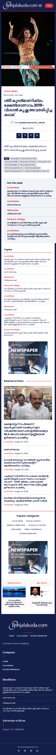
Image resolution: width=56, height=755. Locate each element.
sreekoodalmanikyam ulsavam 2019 (37, 171)
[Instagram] (25, 751)
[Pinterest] (31, 135)
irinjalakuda (15, 158)
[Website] (31, 751)
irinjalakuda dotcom (28, 158)
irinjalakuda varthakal (28, 161)
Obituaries (12, 210)
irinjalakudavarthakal (27, 165)
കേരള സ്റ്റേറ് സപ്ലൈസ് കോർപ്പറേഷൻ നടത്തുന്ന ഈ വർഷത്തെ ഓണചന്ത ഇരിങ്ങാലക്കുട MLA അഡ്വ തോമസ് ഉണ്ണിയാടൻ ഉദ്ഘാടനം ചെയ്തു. (30, 193)
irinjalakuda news (11, 161)
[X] (25, 135)
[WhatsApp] (37, 135)
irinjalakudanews (11, 165)
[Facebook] (19, 135)
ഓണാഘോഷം (14, 204)
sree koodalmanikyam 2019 (14, 168)
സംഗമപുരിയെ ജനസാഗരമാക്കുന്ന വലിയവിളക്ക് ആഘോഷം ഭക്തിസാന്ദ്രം (14, 603)
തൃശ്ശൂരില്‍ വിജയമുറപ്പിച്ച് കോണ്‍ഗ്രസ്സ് (42, 604)
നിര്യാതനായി (14, 213)
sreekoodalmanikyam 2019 (14, 171)
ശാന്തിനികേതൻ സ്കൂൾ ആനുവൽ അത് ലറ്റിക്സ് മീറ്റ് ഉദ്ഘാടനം (26, 334)
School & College (16, 219)
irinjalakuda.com (44, 161)
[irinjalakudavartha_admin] (13, 122)
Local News (11, 91)
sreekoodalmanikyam (32, 168)
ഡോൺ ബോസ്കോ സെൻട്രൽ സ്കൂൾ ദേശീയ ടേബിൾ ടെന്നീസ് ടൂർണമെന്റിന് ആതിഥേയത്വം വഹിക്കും (28, 236)
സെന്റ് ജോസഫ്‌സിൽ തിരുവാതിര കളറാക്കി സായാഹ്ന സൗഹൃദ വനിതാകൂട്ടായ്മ (27, 223)
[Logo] (20, 5)
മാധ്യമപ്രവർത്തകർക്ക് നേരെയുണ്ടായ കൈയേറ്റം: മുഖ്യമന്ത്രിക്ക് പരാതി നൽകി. (26, 499)
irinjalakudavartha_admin (31, 123)
